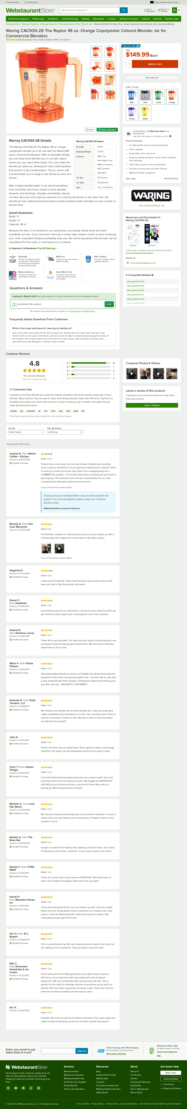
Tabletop (85, 19)
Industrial (157, 19)
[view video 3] (158, 374)
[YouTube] (15, 1088)
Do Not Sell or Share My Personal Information (160, 1104)
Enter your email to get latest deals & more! (20, 1051)
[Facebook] (23, 1088)
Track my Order (171, 1079)
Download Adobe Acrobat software (139, 253)
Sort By (11, 428)
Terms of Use (75, 311)
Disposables (98, 19)
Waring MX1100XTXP (135, 295)
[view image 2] (145, 374)
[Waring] (152, 195)
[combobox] (90, 10)
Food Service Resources (107, 1085)
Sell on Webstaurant (139, 1089)
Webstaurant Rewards (74, 1075)
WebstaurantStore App (74, 1078)
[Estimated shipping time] (170, 136)
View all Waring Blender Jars (152, 205)
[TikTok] (31, 1088)
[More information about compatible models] (152, 275)
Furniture (112, 19)
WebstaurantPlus (71, 1071)
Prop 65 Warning (46, 248)
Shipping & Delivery (172, 1088)
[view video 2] (59, 548)
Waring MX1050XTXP (135, 299)
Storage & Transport (129, 19)
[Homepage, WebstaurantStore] (30, 10)
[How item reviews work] (45, 379)
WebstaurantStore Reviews (108, 1089)
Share (91, 130)
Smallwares (53, 19)
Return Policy (136, 1092)
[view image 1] (46, 548)
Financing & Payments (140, 1082)
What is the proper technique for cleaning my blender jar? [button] (42, 328)
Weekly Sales (102, 1078)
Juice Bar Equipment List (151, 263)
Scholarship (135, 1085)
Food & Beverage (70, 19)
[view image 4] (172, 374)
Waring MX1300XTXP (135, 286)
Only (128, 50)
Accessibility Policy (129, 1104)
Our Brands (135, 1075)
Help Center (13, 2)
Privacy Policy (89, 311)
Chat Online (168, 1084)
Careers (134, 1078)
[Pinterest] (38, 1088)
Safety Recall (102, 1092)
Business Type (172, 19)
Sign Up (82, 1051)
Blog (98, 1071)
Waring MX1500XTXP (135, 282)
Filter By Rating (54, 428)
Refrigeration (38, 19)
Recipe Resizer (71, 1085)
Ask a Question (109, 130)
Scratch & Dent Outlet (106, 1075)
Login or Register (152, 405)
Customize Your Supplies (75, 1082)
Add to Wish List (152, 78)
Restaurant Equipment (18, 19)
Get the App (32, 2)
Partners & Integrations (74, 1089)
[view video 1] (132, 374)
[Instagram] (8, 1088)
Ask (109, 304)
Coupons (100, 1082)
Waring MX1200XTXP (135, 290)
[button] (96, 52)
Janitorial (145, 19)
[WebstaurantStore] (30, 1067)
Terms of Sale (83, 1104)
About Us (134, 1071)
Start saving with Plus (116, 1054)
